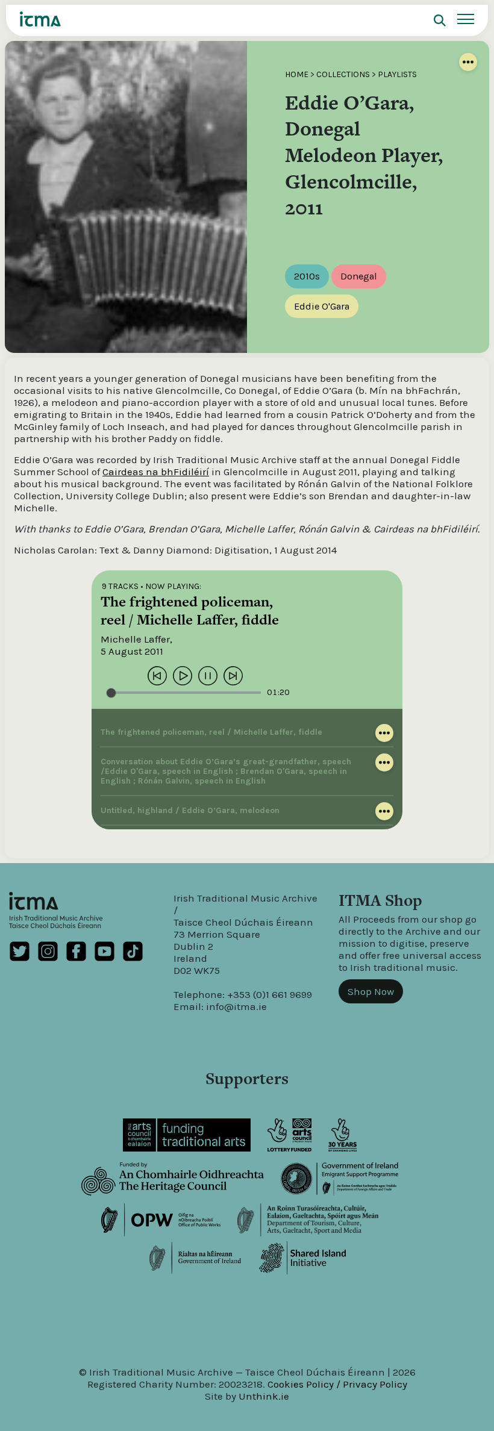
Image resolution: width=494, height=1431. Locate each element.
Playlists (397, 74)
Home (296, 74)
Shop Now (371, 991)
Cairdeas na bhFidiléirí (155, 472)
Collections (343, 74)
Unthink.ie (264, 1396)
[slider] (184, 693)
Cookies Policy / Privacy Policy (337, 1384)
